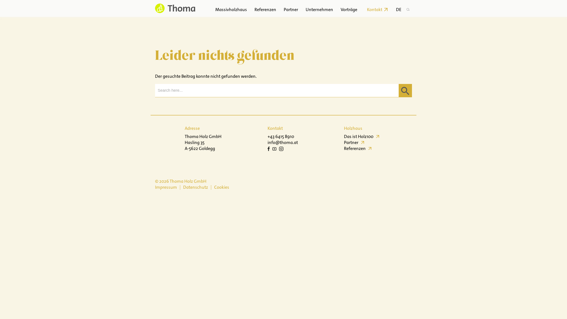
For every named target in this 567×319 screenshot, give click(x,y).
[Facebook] (269, 149)
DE (398, 9)
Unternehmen (319, 9)
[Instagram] (281, 149)
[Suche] (408, 8)
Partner (291, 9)
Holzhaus (353, 128)
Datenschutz (195, 187)
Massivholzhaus (231, 9)
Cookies (221, 187)
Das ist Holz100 (358, 136)
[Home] (175, 8)
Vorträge (349, 9)
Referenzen (265, 9)
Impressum (166, 187)
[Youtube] (274, 149)
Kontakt (374, 9)
